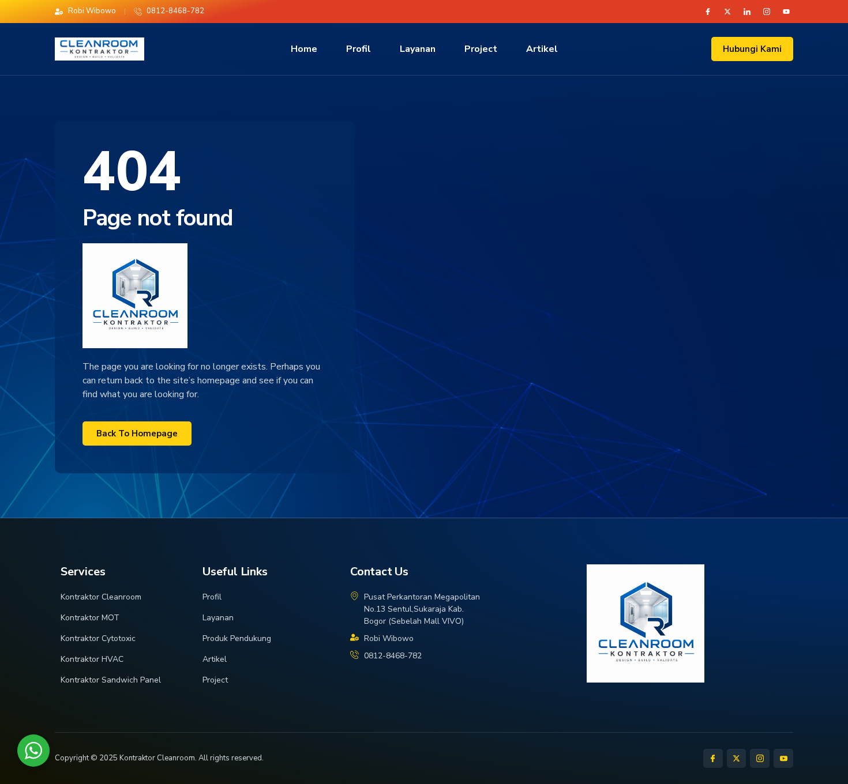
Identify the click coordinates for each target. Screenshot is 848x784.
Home (304, 49)
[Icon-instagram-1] (767, 11)
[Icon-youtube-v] (783, 758)
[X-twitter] (727, 11)
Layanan (418, 49)
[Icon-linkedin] (747, 11)
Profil (358, 49)
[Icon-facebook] (708, 11)
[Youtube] (786, 11)
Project (480, 49)
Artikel (542, 49)
